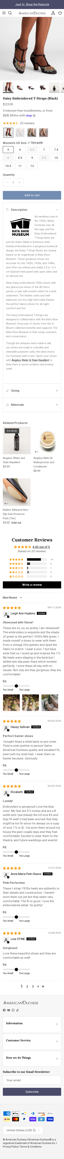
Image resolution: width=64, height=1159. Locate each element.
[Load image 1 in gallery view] (32, 49)
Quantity (9, 174)
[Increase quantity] (20, 182)
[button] (16, 559)
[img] (12, 608)
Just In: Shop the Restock (32, 4)
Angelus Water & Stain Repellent (30, 360)
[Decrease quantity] (6, 182)
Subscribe (32, 1091)
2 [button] (27, 986)
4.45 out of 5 (41, 547)
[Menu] (4, 13)
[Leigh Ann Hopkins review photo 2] (30, 702)
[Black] (8, 133)
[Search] (12, 13)
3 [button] (33, 986)
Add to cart (32, 195)
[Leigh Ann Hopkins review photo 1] (11, 702)
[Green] (31, 133)
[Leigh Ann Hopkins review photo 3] (49, 702)
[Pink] (43, 133)
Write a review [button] (32, 584)
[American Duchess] (32, 13)
